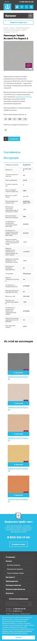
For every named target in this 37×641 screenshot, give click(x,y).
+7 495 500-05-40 (26, 2)
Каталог (9, 561)
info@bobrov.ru (17, 611)
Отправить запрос (18, 544)
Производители (12, 581)
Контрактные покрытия (15, 569)
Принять (18, 637)
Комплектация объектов (15, 589)
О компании (10, 557)
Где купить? (10, 577)
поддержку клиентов (23, 97)
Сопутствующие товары (15, 573)
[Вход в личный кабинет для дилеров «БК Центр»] (17, 7)
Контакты (9, 593)
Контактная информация (18, 599)
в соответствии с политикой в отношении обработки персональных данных (18, 631)
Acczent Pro (27, 165)
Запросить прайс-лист (18, 22)
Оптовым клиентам (13, 585)
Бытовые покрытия (13, 565)
